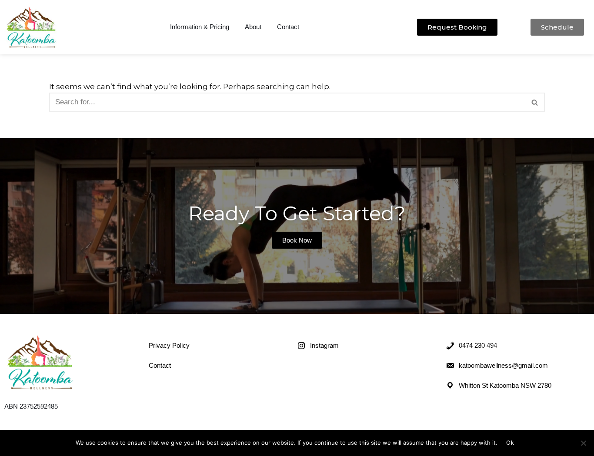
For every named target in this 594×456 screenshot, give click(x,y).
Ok (510, 442)
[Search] (535, 102)
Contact (288, 26)
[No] (583, 443)
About (253, 26)
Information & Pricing (199, 26)
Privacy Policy (169, 345)
